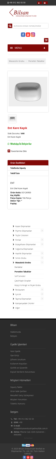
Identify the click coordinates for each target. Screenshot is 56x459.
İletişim (13, 336)
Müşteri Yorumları (18, 399)
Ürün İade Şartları (18, 391)
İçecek (18, 294)
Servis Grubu (20, 258)
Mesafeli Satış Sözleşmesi (22, 395)
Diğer (17, 308)
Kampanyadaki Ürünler (24, 303)
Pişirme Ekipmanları (23, 231)
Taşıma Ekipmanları (23, 298)
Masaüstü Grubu (16, 61)
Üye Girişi (14, 355)
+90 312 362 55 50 (26, 419)
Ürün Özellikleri (17, 163)
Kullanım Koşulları (18, 363)
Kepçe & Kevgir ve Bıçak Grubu (28, 285)
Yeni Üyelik (15, 351)
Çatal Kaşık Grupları (23, 280)
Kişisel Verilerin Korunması (22, 372)
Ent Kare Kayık (28, 438)
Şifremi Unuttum (18, 359)
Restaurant (20, 289)
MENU (17, 47)
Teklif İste (15, 173)
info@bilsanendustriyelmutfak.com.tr (31, 428)
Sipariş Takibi (16, 387)
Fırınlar (18, 240)
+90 (20, 422)
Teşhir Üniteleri (21, 235)
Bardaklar (18, 267)
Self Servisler (20, 276)
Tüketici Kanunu (17, 403)
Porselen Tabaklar (36, 61)
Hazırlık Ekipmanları (23, 253)
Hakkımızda (15, 332)
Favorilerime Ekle (19, 151)
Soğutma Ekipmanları (24, 249)
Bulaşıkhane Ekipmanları (25, 244)
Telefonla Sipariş (18, 168)
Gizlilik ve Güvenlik (18, 367)
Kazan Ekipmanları (22, 226)
